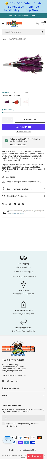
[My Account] (38, 23)
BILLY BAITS (6, 92)
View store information (18, 144)
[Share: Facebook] (10, 204)
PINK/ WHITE (24, 102)
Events (5, 395)
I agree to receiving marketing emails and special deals (22, 424)
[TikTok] (18, 381)
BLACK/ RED (15, 102)
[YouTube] (13, 381)
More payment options (23, 132)
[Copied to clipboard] (23, 204)
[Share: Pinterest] (19, 204)
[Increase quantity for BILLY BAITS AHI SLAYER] (11, 120)
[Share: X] (15, 204)
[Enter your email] (42, 418)
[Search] (42, 32)
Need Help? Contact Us (17, 196)
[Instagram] (9, 381)
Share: (4, 204)
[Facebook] (4, 381)
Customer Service (10, 388)
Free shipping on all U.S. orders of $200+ (24, 182)
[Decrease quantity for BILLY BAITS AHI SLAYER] (4, 120)
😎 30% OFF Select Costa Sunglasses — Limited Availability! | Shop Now (23, 7)
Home (4, 39)
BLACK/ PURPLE (6, 102)
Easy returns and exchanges (19, 189)
